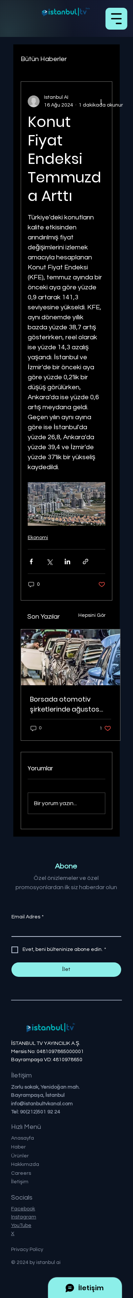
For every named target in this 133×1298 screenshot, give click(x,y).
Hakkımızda (25, 1164)
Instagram (23, 1217)
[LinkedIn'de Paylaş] (67, 561)
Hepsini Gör (92, 615)
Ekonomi (38, 537)
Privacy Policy (27, 1249)
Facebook (23, 1208)
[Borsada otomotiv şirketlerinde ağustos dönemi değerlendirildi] (70, 657)
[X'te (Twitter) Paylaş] (49, 561)
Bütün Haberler (44, 59)
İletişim (19, 1181)
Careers (21, 1173)
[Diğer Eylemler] (100, 101)
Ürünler (20, 1156)
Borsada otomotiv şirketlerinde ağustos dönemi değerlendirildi (66, 704)
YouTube (21, 1225)
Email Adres (27, 916)
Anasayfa (22, 1138)
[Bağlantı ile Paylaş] (85, 561)
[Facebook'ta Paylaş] (31, 561)
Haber (18, 1147)
